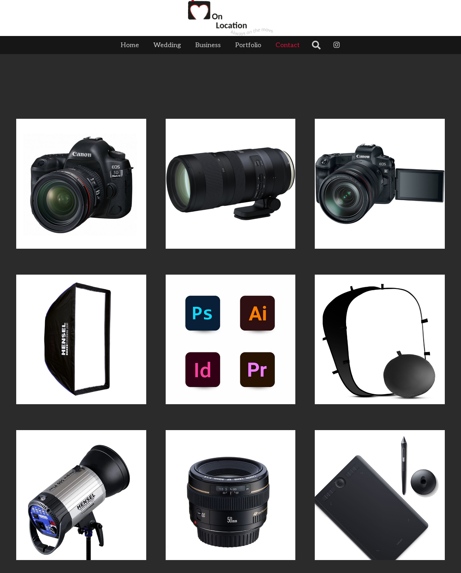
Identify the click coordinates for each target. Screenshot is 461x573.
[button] (305, 45)
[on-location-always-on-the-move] (230, 18)
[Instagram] (336, 45)
